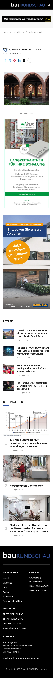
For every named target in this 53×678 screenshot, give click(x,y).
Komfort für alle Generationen (26, 485)
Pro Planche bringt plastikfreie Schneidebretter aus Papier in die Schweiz (32, 386)
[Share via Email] (24, 60)
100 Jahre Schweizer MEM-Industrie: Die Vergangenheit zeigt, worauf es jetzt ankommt (29, 443)
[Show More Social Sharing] (29, 60)
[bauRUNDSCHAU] (28, 5)
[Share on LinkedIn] (19, 60)
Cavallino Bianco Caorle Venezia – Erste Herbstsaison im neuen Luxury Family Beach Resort (33, 333)
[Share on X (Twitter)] (10, 60)
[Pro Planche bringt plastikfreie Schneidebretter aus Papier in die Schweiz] (8, 386)
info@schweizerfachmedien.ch (24, 658)
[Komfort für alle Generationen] (26, 468)
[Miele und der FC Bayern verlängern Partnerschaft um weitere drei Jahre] (8, 369)
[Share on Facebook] (5, 60)
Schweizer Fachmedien (22, 49)
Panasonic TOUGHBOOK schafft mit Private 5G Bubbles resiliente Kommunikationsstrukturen (33, 351)
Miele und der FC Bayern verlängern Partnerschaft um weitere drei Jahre (31, 368)
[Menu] (5, 4)
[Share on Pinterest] (14, 60)
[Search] (48, 4)
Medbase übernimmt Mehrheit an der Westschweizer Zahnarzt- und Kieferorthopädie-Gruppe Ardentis (29, 528)
